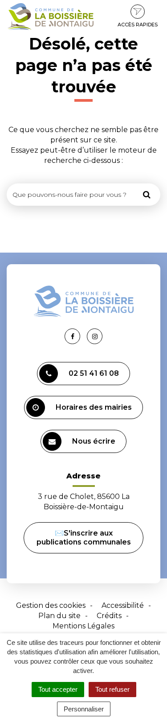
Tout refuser (112, 689)
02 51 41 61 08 (94, 373)
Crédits (109, 615)
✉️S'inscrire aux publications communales (84, 537)
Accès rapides (138, 24)
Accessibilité (123, 605)
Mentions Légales (83, 626)
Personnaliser (84, 709)
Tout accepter (57, 689)
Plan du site (59, 615)
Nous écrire (93, 441)
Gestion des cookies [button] (51, 605)
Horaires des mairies (94, 407)
